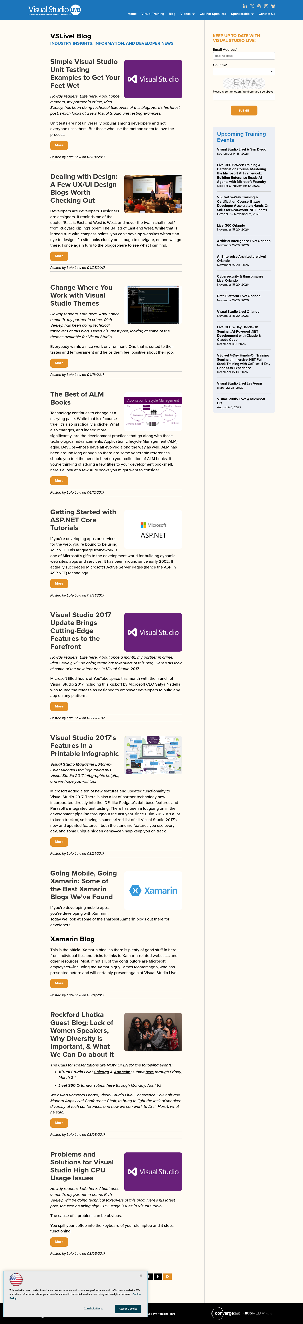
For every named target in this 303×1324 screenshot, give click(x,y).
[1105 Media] (257, 1313)
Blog (172, 14)
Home (132, 14)
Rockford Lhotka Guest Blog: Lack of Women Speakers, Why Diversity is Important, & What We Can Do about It (82, 1034)
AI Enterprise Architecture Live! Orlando (241, 258)
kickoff (115, 684)
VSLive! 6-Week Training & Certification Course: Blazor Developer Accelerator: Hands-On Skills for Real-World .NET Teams (243, 203)
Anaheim (122, 1072)
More (59, 145)
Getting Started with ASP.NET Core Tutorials (83, 520)
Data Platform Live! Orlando (239, 296)
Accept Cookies (128, 1308)
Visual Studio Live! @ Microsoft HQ (241, 401)
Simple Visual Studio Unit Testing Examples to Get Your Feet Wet (85, 73)
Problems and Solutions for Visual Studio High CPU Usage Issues (82, 1166)
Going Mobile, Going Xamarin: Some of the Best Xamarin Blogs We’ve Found (83, 885)
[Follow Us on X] (252, 6)
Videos (185, 14)
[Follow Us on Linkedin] (245, 6)
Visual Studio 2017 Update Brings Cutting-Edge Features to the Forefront (80, 631)
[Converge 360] (225, 1313)
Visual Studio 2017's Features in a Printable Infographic (84, 745)
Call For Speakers (213, 14)
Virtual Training (152, 14)
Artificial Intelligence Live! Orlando (244, 241)
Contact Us (267, 14)
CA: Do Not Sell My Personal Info (153, 1314)
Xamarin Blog (72, 939)
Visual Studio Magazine (72, 764)
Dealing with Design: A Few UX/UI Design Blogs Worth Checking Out (83, 188)
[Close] (141, 1275)
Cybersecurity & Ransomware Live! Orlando (240, 278)
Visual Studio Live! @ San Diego (241, 149)
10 (167, 1276)
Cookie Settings (93, 1308)
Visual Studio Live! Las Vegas (240, 383)
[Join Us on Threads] (259, 6)
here (150, 1072)
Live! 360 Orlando (75, 1085)
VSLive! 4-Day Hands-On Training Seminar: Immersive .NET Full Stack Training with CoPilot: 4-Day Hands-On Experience (243, 361)
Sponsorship (240, 14)
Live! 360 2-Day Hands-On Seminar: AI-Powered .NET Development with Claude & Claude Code (239, 333)
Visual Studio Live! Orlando (238, 312)
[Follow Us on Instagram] (266, 6)
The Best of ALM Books (77, 398)
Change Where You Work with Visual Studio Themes (81, 295)
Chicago (101, 1072)
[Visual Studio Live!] (54, 10)
